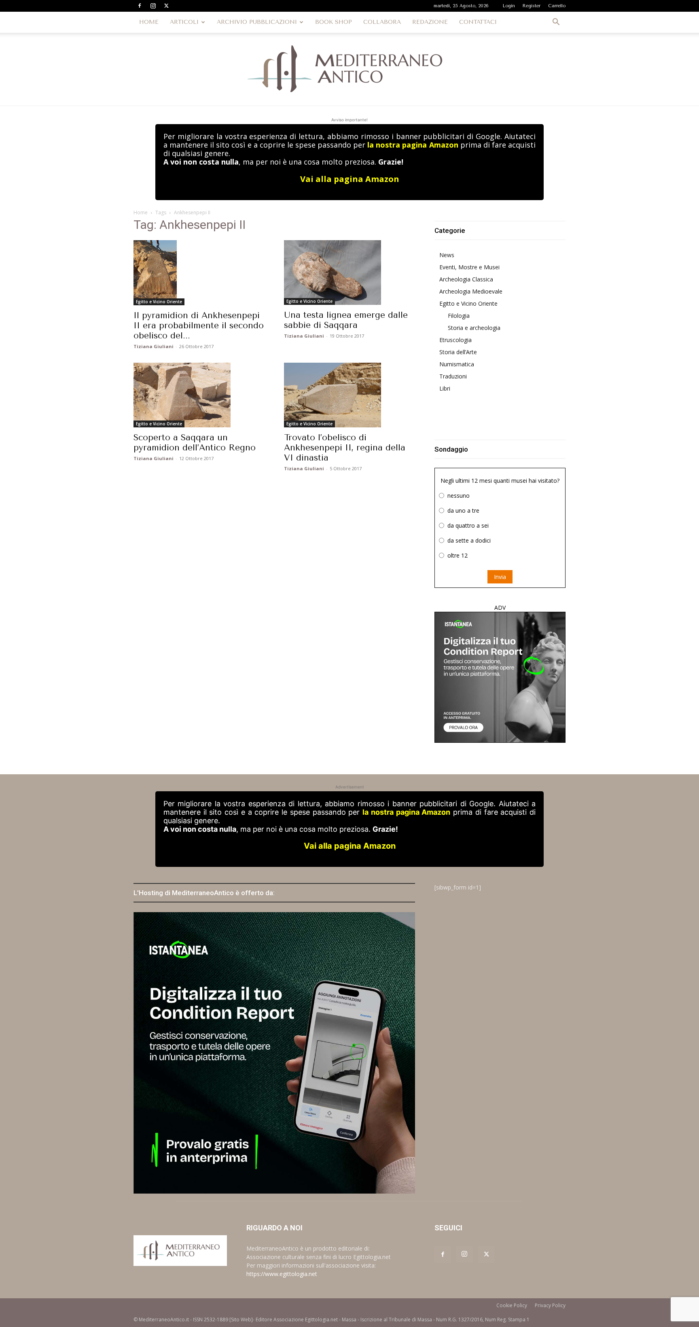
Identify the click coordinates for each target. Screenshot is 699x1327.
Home (140, 212)
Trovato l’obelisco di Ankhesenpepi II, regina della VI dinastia (344, 448)
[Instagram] (153, 5)
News (446, 255)
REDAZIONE (430, 22)
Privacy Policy (550, 1305)
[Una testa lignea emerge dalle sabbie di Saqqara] (349, 272)
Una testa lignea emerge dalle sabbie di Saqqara (346, 320)
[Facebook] (139, 5)
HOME (149, 22)
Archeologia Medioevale (470, 291)
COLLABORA (382, 22)
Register (531, 5)
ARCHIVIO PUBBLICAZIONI (257, 22)
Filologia (459, 315)
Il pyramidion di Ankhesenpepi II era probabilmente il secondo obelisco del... (198, 325)
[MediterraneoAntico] (349, 69)
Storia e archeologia (474, 328)
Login (509, 5)
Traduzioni (453, 376)
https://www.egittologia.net (281, 1274)
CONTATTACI (478, 22)
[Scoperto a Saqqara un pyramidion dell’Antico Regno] (199, 395)
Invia (500, 577)
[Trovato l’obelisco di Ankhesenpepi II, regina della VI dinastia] (349, 395)
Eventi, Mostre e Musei (469, 267)
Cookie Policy (511, 1305)
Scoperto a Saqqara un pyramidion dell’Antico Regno (194, 442)
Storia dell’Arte (458, 352)
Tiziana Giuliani (153, 346)
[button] (556, 23)
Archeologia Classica (466, 279)
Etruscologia (455, 340)
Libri (444, 388)
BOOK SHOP (333, 22)
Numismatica (456, 364)
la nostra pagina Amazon (412, 145)
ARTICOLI (184, 22)
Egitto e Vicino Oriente (159, 301)
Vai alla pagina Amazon (349, 178)
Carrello (557, 5)
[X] (166, 5)
